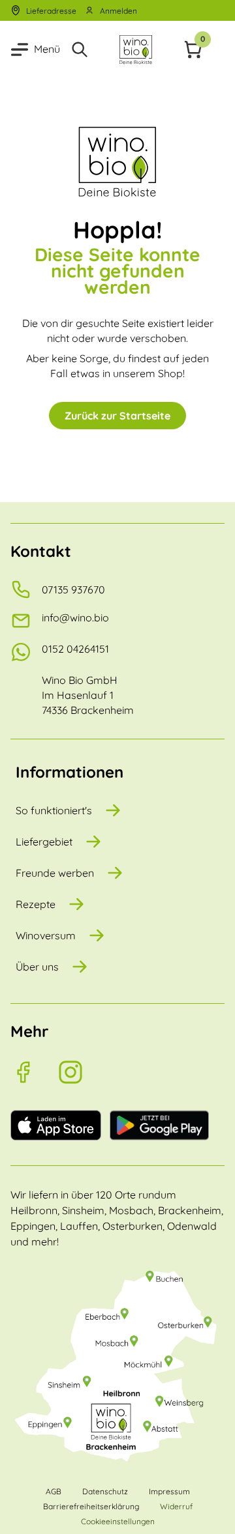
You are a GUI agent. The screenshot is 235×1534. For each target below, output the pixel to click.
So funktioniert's (54, 810)
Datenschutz (105, 1491)
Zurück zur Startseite (117, 415)
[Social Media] (33, 1072)
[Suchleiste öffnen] (79, 49)
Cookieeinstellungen (118, 1521)
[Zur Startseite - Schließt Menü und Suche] (136, 49)
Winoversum (46, 935)
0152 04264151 (75, 648)
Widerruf (176, 1506)
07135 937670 (73, 589)
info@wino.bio (75, 617)
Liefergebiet (44, 841)
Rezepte (35, 904)
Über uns (37, 966)
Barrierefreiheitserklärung (91, 1506)
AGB (53, 1491)
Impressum (169, 1491)
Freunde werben (55, 872)
